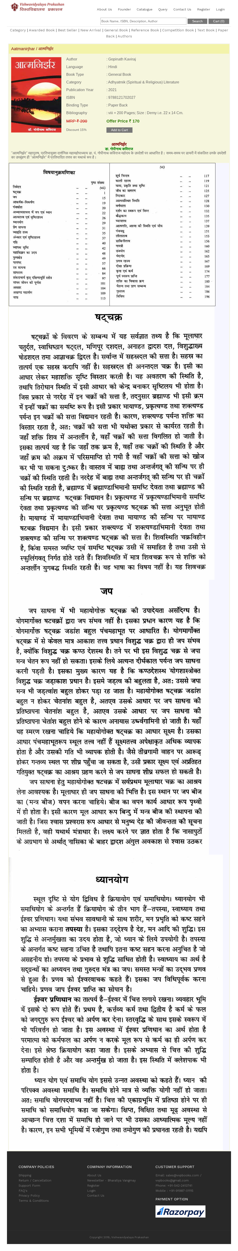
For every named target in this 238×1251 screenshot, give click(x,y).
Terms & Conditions (34, 1200)
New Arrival (90, 30)
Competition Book (178, 30)
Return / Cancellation (35, 1180)
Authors (125, 36)
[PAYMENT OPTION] (187, 1211)
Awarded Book (42, 30)
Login (220, 9)
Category (18, 30)
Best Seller (67, 30)
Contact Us (182, 9)
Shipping (25, 1175)
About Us (104, 9)
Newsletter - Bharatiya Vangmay (111, 1180)
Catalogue (144, 9)
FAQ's (23, 1190)
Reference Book (145, 30)
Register (203, 9)
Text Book (206, 30)
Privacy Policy (29, 1195)
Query (162, 9)
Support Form (29, 1185)
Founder (124, 9)
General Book (116, 30)
